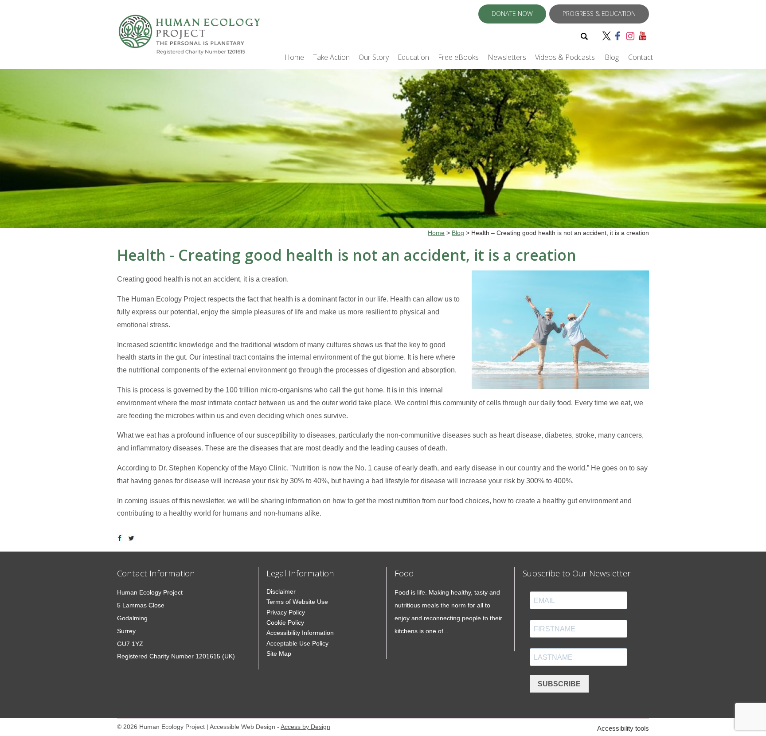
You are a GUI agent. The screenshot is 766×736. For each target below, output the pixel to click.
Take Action (331, 57)
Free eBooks (458, 57)
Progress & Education (599, 13)
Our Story (374, 57)
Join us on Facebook (618, 35)
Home (294, 57)
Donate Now (512, 13)
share (121, 538)
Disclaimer (281, 591)
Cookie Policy (285, 622)
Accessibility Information (300, 632)
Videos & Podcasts (565, 57)
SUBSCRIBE (559, 684)
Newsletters (507, 57)
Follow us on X (607, 35)
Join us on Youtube (643, 35)
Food (404, 573)
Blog (612, 57)
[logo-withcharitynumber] (189, 38)
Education (413, 57)
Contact (640, 57)
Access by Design (305, 727)
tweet (132, 538)
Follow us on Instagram (630, 35)
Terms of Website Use (297, 601)
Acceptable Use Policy (297, 643)
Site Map (278, 653)
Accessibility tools (623, 728)
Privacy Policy (285, 612)
